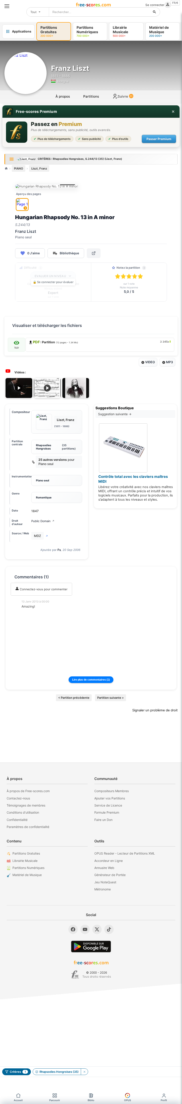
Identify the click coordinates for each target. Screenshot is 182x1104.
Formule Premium (106, 812)
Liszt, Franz (39, 168)
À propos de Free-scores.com (28, 791)
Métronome (102, 889)
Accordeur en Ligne (108, 861)
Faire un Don (103, 820)
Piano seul (42, 480)
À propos (62, 96)
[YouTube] (85, 929)
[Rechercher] (154, 12)
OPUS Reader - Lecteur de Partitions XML (124, 853)
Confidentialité (17, 820)
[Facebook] (73, 929)
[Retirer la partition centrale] (84, 1072)
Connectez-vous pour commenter (43, 589)
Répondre (31, 612)
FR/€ (175, 2)
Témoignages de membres (26, 805)
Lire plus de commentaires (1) (91, 679)
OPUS (127, 1100)
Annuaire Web (104, 868)
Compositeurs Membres (111, 791)
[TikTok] (109, 929)
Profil (164, 1100)
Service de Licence (108, 805)
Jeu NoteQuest (105, 882)
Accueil (18, 1100)
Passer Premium (158, 139)
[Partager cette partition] (94, 253)
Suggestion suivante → (114, 414)
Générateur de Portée (110, 875)
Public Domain (42, 521)
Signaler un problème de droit (155, 710)
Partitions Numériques (28, 868)
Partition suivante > (110, 697)
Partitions (91, 96)
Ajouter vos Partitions (109, 798)
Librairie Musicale (25, 861)
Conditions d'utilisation (23, 812)
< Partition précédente (73, 697)
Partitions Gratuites (26, 853)
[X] (97, 929)
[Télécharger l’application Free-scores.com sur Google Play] (91, 946)
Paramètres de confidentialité (28, 827)
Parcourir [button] (54, 1100)
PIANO (18, 168)
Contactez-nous (18, 798)
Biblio (91, 1100)
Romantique (43, 497)
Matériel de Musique (27, 875)
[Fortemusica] (75, 974)
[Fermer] (173, 111)
